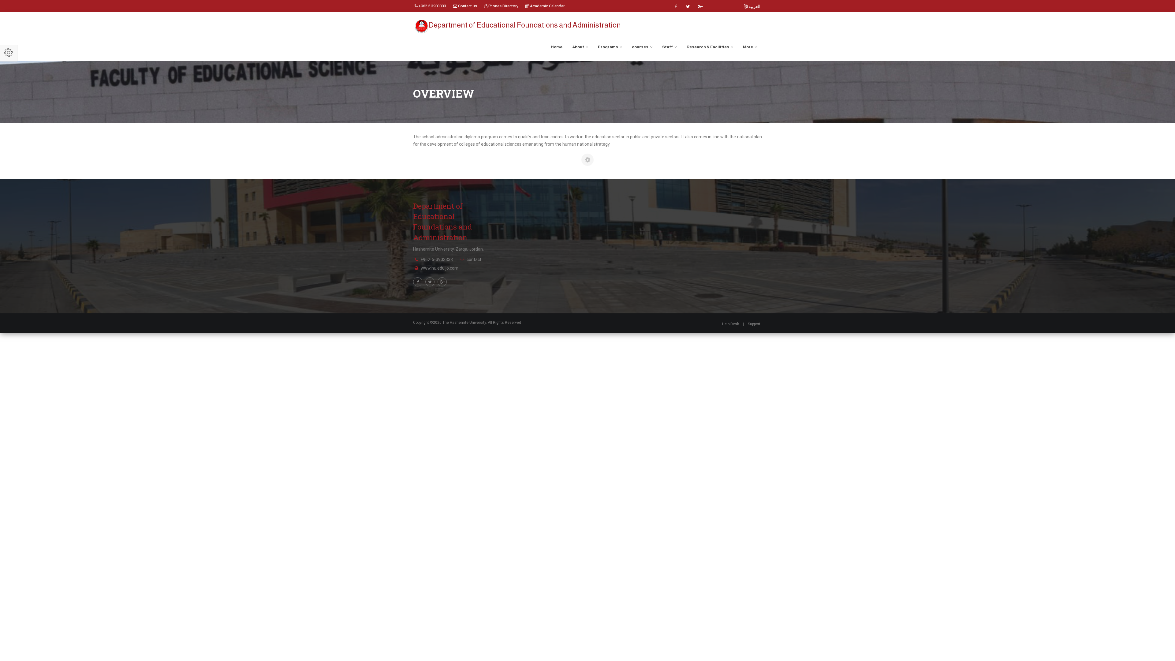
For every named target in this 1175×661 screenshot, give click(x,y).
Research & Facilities (708, 47)
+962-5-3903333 (436, 259)
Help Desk (730, 324)
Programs (608, 47)
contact (474, 259)
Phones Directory (502, 6)
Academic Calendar (547, 6)
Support (754, 324)
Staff (667, 47)
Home (556, 47)
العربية (754, 6)
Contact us (467, 6)
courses (640, 47)
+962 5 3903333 (432, 6)
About (578, 47)
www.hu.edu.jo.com (439, 268)
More (748, 47)
